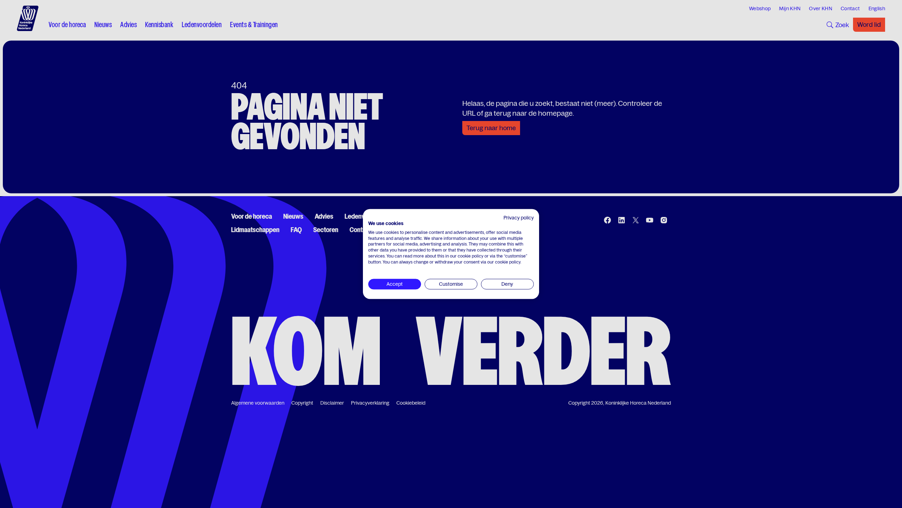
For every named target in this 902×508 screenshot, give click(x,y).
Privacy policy (518, 217)
